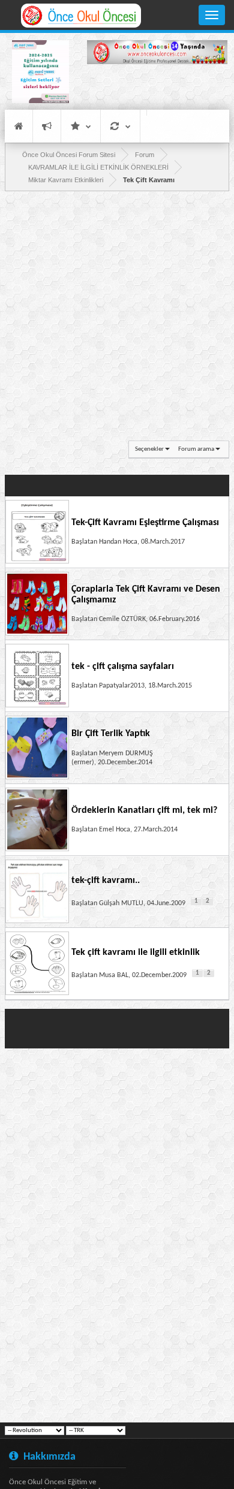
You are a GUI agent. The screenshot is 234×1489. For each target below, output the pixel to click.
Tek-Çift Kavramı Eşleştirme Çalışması (145, 523)
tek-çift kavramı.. (105, 880)
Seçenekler (149, 449)
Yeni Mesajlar (47, 126)
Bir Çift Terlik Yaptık (110, 734)
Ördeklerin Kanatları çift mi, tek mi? (144, 810)
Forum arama (196, 449)
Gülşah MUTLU (121, 903)
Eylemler (120, 126)
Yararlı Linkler (80, 126)
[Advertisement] (157, 89)
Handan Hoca (118, 541)
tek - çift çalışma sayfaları (122, 666)
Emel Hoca (114, 829)
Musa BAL (113, 975)
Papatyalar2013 (122, 685)
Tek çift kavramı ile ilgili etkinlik (135, 952)
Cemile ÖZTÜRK (122, 619)
